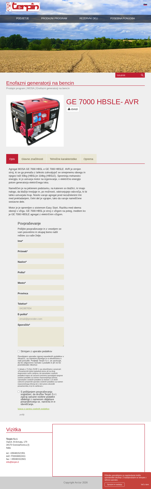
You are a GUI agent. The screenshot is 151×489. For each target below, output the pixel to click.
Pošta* (21, 272)
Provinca (23, 293)
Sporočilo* (24, 325)
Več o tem (145, 485)
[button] (54, 18)
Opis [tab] (12, 159)
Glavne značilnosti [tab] (32, 159)
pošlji (22, 414)
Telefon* (22, 304)
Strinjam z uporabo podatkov (36, 351)
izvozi (74, 109)
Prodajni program (15, 88)
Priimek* (23, 251)
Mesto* (22, 283)
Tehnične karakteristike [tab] (63, 159)
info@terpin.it (12, 462)
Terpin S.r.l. (28, 8)
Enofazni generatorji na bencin (53, 88)
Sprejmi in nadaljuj (114, 485)
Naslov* (22, 262)
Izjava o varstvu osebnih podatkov (33, 409)
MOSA (30, 88)
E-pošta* (23, 314)
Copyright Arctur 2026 (76, 482)
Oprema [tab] (88, 159)
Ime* (20, 241)
